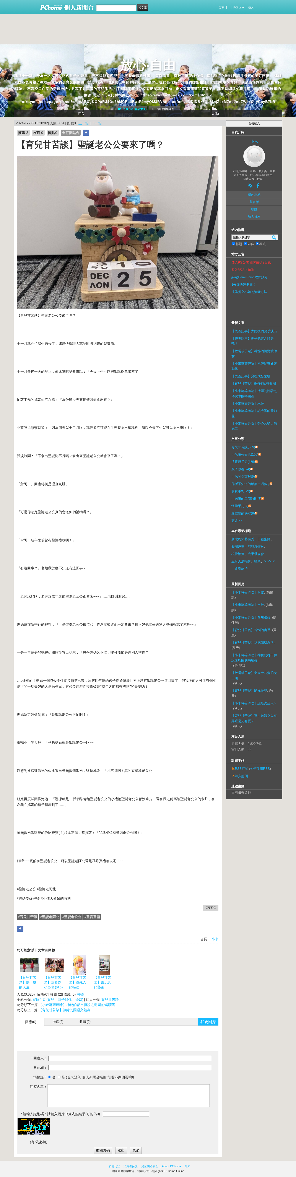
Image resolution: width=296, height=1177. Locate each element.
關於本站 (254, 194)
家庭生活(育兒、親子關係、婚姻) (58, 999)
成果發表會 (256, 554)
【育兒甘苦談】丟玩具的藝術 (102, 982)
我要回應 (208, 1022)
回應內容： (38, 1087)
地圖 (254, 209)
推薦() (57, 1022)
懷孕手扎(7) (239, 506)
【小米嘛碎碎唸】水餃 (247, 403)
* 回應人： (39, 1058)
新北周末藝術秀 (242, 539)
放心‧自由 (148, 65)
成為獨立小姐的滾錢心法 (249, 292)
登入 (251, 7)
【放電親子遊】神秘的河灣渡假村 (254, 353)
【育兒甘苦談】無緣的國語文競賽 (65, 1010)
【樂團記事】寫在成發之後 (250, 376)
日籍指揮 (263, 539)
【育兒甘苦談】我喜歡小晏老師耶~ (53, 982)
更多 (236, 521)
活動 (215, 113)
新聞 (221, 7)
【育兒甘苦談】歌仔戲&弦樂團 (253, 383)
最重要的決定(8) (243, 513)
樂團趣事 (237, 546)
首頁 (81, 113)
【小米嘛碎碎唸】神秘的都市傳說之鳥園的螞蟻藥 (77, 1005)
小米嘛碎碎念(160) (244, 454)
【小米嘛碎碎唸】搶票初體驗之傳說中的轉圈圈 (254, 393)
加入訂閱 (241, 776)
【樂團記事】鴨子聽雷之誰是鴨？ (252, 341)
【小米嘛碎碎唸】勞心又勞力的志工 (254, 426)
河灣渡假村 (256, 546)
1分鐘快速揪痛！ (243, 284)
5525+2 (269, 561)
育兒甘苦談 (110, 999)
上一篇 (83, 123)
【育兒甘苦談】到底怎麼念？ (252, 642)
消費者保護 (131, 1166)
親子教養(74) (240, 469)
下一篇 (96, 123)
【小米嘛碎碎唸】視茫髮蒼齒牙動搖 (254, 366)
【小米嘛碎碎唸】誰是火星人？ (254, 703)
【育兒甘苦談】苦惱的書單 (250, 630)
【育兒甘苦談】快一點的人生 (27, 982)
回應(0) (30, 1022)
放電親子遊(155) (243, 462)
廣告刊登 (114, 1166)
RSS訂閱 (241, 768)
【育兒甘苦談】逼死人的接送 (77, 982)
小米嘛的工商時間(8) (246, 498)
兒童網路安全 (149, 1166)
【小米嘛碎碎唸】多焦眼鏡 (250, 617)
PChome (238, 7)
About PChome (171, 1166)
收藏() (85, 1022)
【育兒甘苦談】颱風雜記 (249, 690)
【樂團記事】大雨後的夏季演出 (254, 331)
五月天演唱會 (241, 561)
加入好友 (254, 216)
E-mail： (40, 1068)
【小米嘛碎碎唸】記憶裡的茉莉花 (254, 413)
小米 (214, 939)
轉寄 (80, 994)
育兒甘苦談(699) (243, 447)
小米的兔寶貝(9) (243, 476)
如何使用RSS (260, 768)
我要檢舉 (210, 907)
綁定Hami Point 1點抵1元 (249, 277)
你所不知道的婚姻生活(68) (250, 484)
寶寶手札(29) (240, 491)
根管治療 (237, 554)
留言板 (254, 202)
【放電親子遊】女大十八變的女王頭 (254, 675)
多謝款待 (241, 568)
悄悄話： (40, 1077)
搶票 (257, 561)
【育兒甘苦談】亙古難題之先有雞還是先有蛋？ (254, 718)
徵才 (187, 1166)
